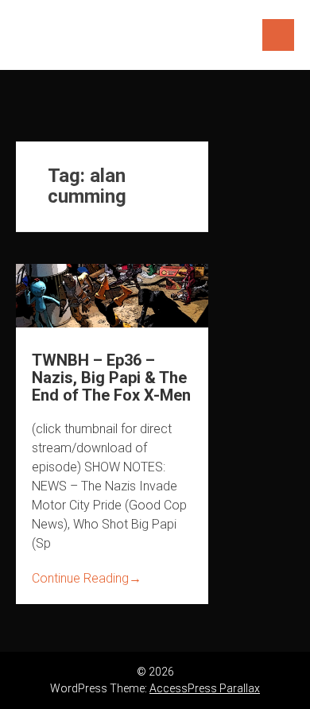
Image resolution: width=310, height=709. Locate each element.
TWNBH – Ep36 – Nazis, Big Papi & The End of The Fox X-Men (111, 378)
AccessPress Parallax (204, 688)
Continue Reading (86, 578)
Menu (278, 35)
